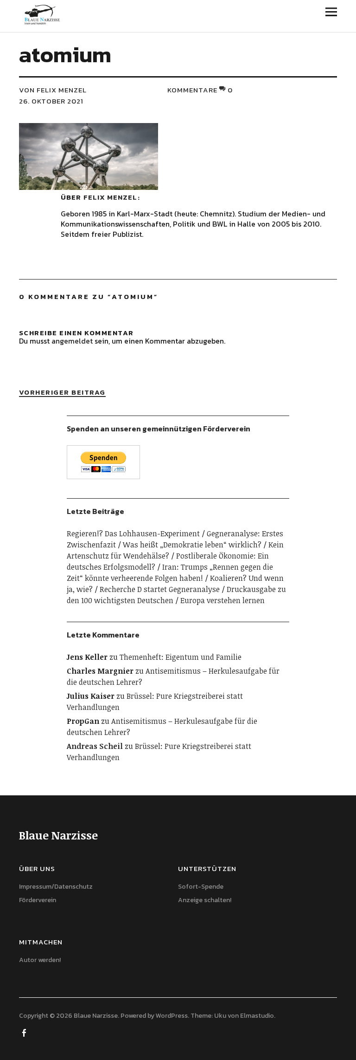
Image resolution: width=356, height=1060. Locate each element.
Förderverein (37, 900)
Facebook (25, 1032)
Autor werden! (40, 960)
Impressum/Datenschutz (56, 886)
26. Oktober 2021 (51, 101)
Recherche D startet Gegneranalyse (160, 589)
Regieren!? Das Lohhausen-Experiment (133, 533)
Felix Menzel (110, 197)
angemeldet (72, 340)
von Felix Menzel (53, 90)
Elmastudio (257, 1016)
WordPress (172, 1016)
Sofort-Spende (200, 886)
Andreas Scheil (95, 746)
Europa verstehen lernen (222, 600)
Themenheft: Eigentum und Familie (181, 657)
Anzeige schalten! (204, 900)
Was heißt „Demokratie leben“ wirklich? (192, 545)
